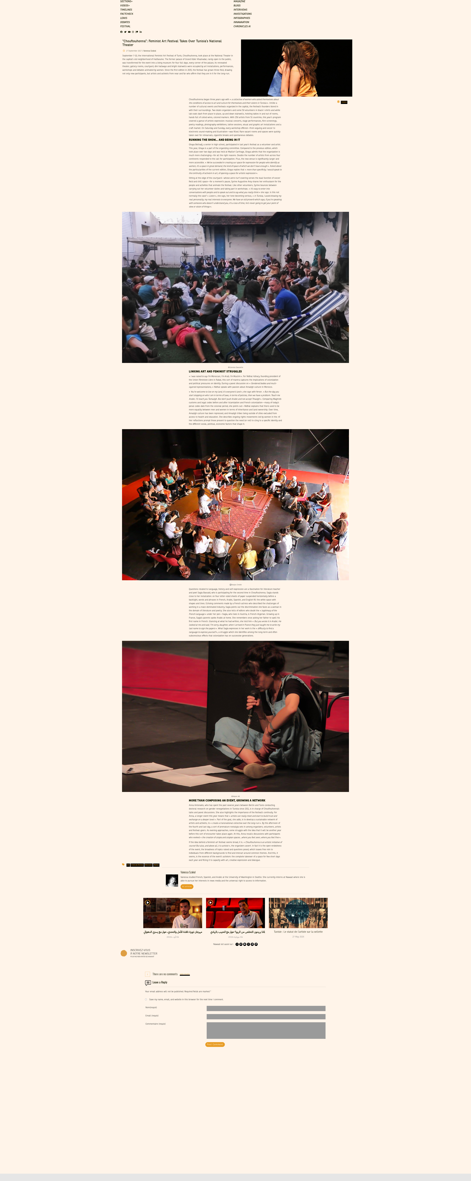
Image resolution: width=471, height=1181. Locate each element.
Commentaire (155, 1024)
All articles (187, 886)
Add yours (185, 974)
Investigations (243, 14)
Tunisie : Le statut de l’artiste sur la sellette (298, 932)
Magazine (239, 1)
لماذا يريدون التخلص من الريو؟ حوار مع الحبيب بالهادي (237, 932)
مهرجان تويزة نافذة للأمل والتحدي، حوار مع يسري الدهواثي (173, 932)
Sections (126, 1)
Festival (125, 26)
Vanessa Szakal (149, 51)
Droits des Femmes (137, 865)
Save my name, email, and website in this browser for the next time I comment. (186, 999)
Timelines (126, 10)
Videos (125, 6)
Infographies (242, 18)
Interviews (240, 10)
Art (128, 865)
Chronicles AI (242, 26)
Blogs (237, 6)
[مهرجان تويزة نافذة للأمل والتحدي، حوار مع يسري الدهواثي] (172, 913)
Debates (125, 22)
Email (151, 1016)
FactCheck (126, 14)
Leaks (123, 18)
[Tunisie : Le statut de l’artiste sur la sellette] (298, 913)
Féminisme (148, 865)
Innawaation (241, 22)
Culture (344, 102)
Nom (151, 1007)
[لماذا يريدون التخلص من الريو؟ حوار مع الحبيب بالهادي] (235, 913)
